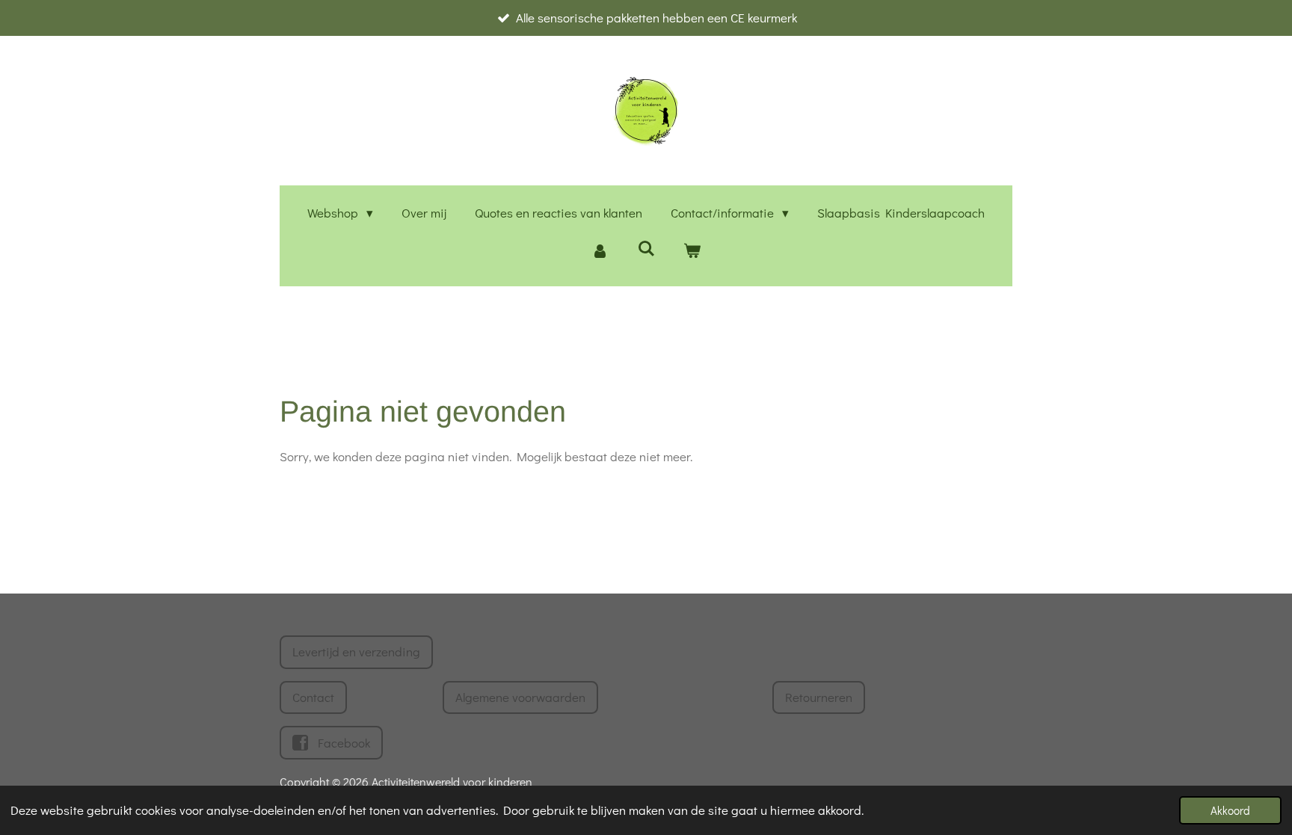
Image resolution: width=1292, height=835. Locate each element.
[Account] (599, 251)
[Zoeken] (646, 248)
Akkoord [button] (1230, 810)
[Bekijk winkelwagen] (692, 251)
